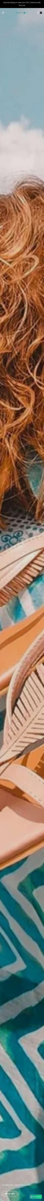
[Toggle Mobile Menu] (4, 12)
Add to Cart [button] (9, 1194)
